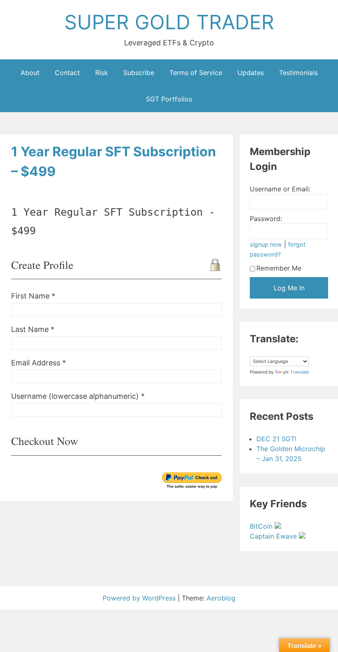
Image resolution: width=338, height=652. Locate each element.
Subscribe (138, 72)
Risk (101, 72)
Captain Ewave (274, 536)
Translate (299, 372)
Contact (67, 72)
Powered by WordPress (140, 598)
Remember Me (278, 268)
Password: (266, 218)
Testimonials (298, 72)
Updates (250, 72)
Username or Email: (280, 189)
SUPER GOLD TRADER (169, 22)
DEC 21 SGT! (276, 439)
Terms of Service (195, 72)
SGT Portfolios (169, 99)
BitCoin (262, 526)
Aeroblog (221, 598)
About (30, 72)
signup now (266, 244)
